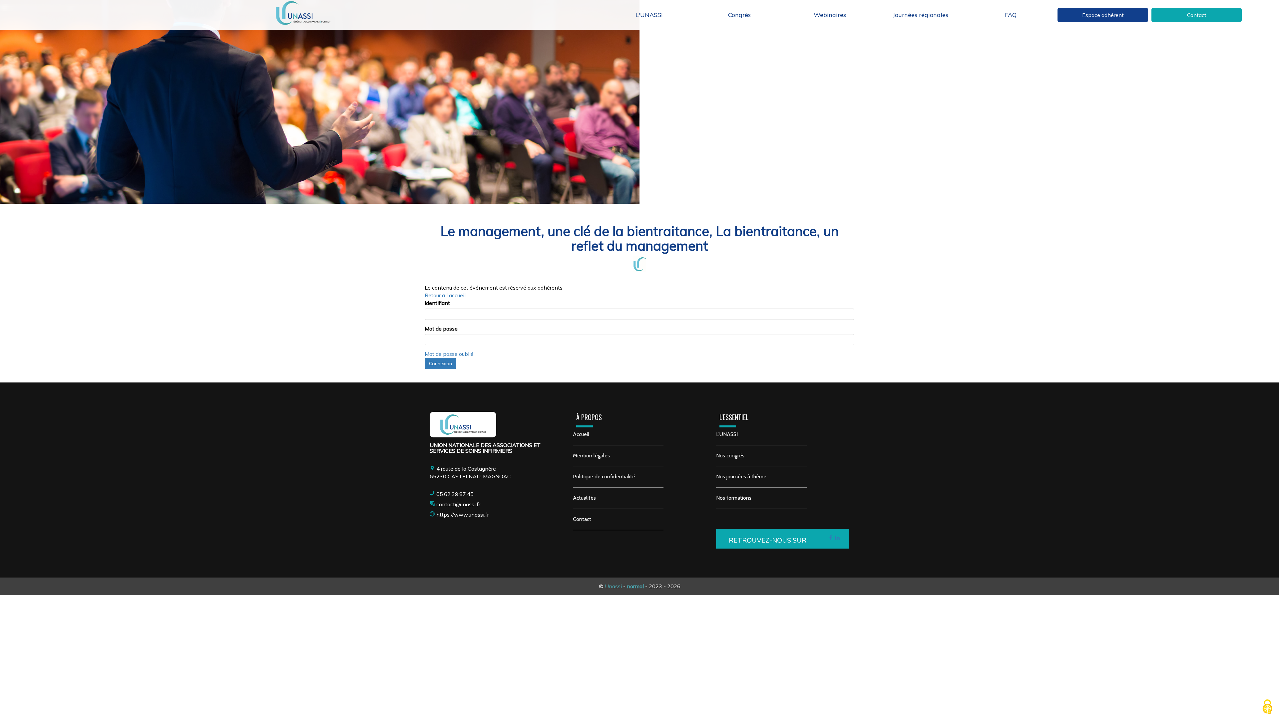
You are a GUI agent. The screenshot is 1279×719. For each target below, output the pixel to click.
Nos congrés (730, 455)
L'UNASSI (649, 15)
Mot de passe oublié (449, 354)
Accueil (581, 434)
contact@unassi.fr (458, 504)
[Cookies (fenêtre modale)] (1267, 707)
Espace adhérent (1103, 15)
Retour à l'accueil (445, 295)
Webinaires (830, 15)
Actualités (584, 498)
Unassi (613, 586)
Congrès (739, 15)
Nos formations (733, 498)
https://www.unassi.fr (462, 514)
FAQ (1011, 15)
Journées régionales (920, 15)
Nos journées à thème (741, 476)
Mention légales (591, 455)
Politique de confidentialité (604, 476)
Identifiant (437, 303)
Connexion (440, 363)
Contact (1196, 15)
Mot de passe (441, 328)
